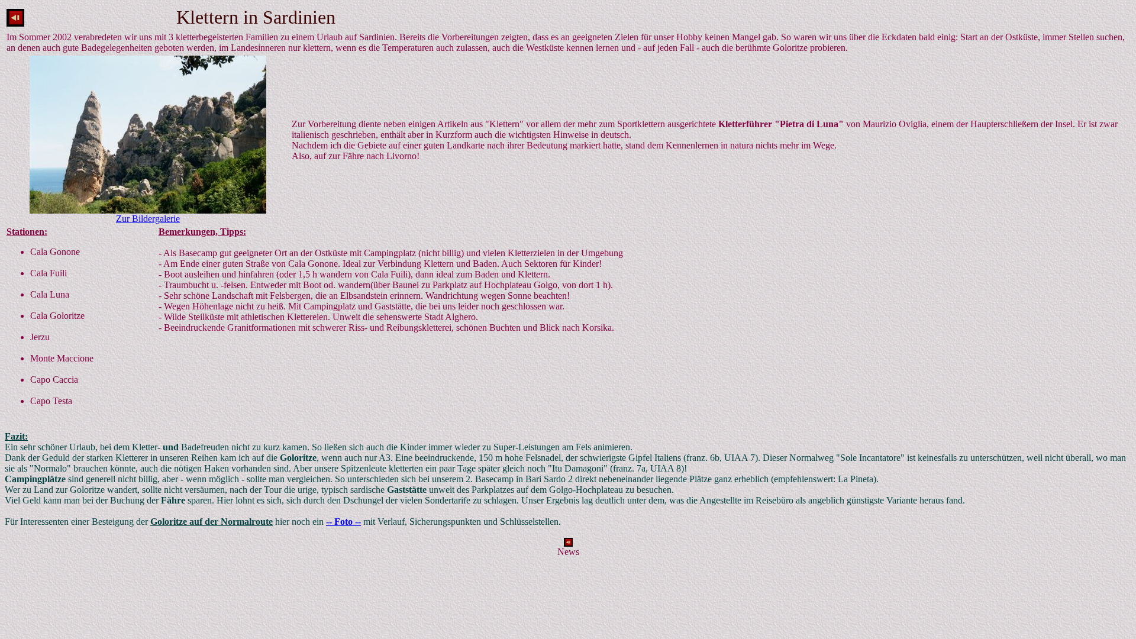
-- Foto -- (343, 522)
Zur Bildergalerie (148, 219)
